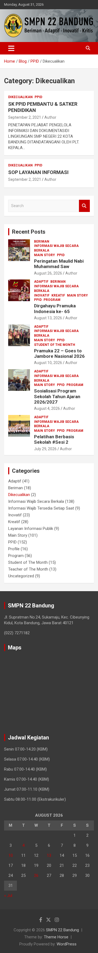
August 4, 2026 (47, 408)
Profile (14, 548)
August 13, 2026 (48, 318)
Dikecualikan (20, 97)
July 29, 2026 (45, 449)
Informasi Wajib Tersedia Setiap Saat (41, 508)
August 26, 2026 (48, 273)
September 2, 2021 (24, 117)
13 (49, 855)
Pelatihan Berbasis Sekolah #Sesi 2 (54, 439)
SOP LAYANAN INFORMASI (38, 172)
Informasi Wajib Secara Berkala (56, 248)
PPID (38, 97)
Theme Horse (56, 937)
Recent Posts (28, 231)
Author (50, 117)
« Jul (8, 895)
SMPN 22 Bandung (62, 930)
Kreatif (58, 295)
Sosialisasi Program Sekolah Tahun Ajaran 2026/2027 (57, 396)
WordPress (66, 944)
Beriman (41, 241)
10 (10, 855)
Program (52, 300)
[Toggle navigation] (11, 48)
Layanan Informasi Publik (30, 528)
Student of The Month (54, 345)
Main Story (44, 255)
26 (36, 875)
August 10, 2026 (48, 362)
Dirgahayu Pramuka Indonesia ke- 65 (55, 308)
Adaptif (41, 282)
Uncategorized (21, 576)
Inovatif (42, 295)
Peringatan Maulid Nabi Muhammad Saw (59, 263)
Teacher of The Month (28, 569)
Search (84, 206)
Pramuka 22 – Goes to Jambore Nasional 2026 (59, 353)
